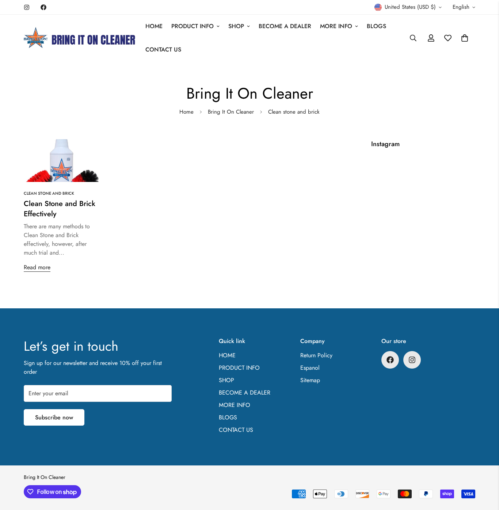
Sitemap (310, 380)
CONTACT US (163, 49)
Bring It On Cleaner (231, 112)
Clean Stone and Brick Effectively (59, 208)
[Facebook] (43, 7)
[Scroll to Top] (484, 470)
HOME (154, 26)
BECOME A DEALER (285, 26)
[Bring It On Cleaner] (79, 38)
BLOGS (376, 26)
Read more (37, 267)
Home (186, 112)
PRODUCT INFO (192, 26)
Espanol (310, 368)
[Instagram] (27, 7)
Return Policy (316, 355)
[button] (464, 38)
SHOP (236, 26)
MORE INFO (336, 26)
